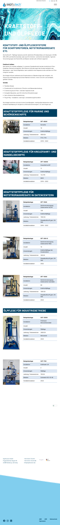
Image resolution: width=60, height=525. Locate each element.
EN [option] (52, 1)
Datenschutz (53, 519)
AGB (40, 519)
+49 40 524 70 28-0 (41, 0)
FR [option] (56, 1)
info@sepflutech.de (29, 462)
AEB (45, 519)
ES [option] (54, 1)
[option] (52, 1)
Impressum (42, 521)
